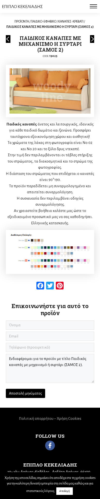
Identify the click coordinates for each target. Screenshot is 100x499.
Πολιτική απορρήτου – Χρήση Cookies (50, 418)
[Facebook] (50, 445)
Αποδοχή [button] (64, 491)
